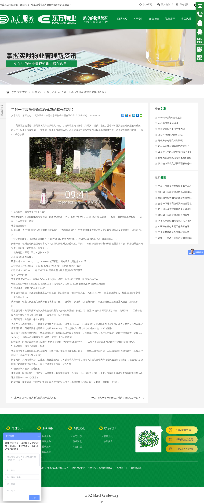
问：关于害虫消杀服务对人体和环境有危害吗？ (175, 222)
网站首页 (122, 18)
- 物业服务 (45, 436)
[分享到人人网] (137, 115)
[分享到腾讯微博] (133, 115)
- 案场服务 (45, 441)
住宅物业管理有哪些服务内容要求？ (173, 216)
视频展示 (170, 18)
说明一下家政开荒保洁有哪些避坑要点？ (175, 239)
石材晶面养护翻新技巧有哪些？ (173, 146)
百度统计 (121, 468)
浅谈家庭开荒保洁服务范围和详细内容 (175, 159)
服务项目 (154, 18)
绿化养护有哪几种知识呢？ (171, 140)
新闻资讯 (37, 92)
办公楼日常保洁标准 (168, 123)
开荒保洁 (24, 5)
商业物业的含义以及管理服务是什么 (175, 164)
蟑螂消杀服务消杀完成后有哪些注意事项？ (175, 199)
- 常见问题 (76, 446)
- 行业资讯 (76, 441)
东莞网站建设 (105, 468)
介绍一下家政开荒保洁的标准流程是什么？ (119, 397)
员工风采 (186, 18)
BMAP (75, 468)
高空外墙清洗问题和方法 (170, 135)
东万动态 (52, 92)
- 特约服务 (45, 446)
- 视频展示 (45, 452)
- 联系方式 (107, 436)
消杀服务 (64, 5)
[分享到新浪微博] (130, 115)
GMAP (81, 468)
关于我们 (138, 18)
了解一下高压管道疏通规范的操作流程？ (84, 92)
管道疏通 (35, 5)
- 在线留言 (107, 441)
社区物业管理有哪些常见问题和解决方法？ (175, 193)
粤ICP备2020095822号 (58, 468)
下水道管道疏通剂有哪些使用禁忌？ (173, 233)
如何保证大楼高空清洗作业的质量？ (40, 397)
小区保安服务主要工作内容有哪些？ (173, 227)
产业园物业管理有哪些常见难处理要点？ (175, 210)
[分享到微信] (141, 115)
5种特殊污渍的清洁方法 (170, 117)
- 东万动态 (76, 436)
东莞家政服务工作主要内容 (171, 129)
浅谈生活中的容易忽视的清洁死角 (175, 152)
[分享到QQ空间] (126, 115)
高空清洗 (13, 5)
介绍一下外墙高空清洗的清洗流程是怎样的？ (175, 204)
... (41, 457)
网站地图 (183, 4)
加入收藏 (147, 4)
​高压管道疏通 (22, 125)
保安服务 (53, 5)
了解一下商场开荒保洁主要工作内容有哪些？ (175, 187)
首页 (24, 92)
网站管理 (136, 468)
